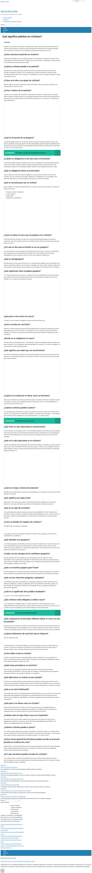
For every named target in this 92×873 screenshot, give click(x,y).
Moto (4, 28)
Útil (4, 32)
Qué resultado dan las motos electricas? (12, 779)
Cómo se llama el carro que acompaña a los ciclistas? (16, 790)
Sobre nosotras (11, 861)
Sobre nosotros (7, 17)
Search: (3, 25)
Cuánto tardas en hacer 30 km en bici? (11, 773)
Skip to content (5, 1)
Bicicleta (5, 30)
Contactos (4, 861)
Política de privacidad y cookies (12, 21)
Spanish (76, 1)
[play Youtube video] (32, 119)
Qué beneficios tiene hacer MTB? (10, 785)
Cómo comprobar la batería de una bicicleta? (13, 796)
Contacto (6, 19)
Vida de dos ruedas (9, 11)
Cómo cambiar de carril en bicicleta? (11, 844)
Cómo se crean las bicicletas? (9, 767)
